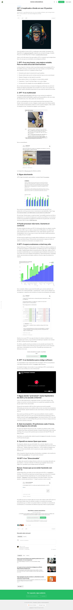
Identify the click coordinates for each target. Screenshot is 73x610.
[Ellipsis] (55, 546)
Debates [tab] (27, 555)
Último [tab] (24, 555)
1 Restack (29, 525)
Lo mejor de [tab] (20, 555)
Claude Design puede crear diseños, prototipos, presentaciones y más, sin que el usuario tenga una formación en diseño (31, 580)
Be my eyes (27, 171)
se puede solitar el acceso (41, 54)
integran (50, 472)
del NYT (40, 83)
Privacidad (35, 602)
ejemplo (36, 364)
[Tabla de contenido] (1, 305)
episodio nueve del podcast (26, 95)
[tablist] (22, 537)
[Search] (54, 2)
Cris (20, 546)
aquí (36, 341)
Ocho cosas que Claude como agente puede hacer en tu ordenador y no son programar (30, 559)
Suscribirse (61, 1)
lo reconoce (46, 177)
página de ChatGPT (28, 53)
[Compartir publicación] (57, 2)
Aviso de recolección (45, 602)
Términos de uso (36, 520)
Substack (31, 607)
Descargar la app (42, 605)
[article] (36, 561)
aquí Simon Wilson (33, 417)
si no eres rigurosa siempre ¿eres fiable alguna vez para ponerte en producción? (36, 211)
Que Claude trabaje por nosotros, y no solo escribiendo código (28, 561)
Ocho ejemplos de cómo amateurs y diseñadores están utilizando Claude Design (30, 577)
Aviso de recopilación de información (33, 521)
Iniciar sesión (68, 1)
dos (39, 364)
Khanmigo (24, 477)
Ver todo (19, 586)
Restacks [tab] (24, 536)
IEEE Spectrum (33, 220)
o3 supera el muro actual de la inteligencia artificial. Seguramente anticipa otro (29, 568)
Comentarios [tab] (20, 536)
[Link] (15, 63)
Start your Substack (32, 605)
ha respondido (25, 455)
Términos (39, 602)
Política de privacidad (43, 521)
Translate (19, 6)
